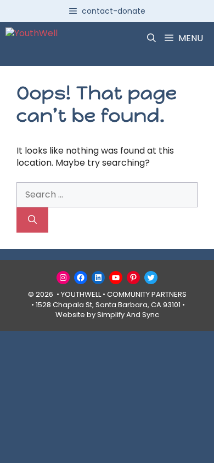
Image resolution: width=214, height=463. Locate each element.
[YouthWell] (31, 38)
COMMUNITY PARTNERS (147, 294)
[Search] (32, 220)
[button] (151, 38)
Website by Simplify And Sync (107, 314)
